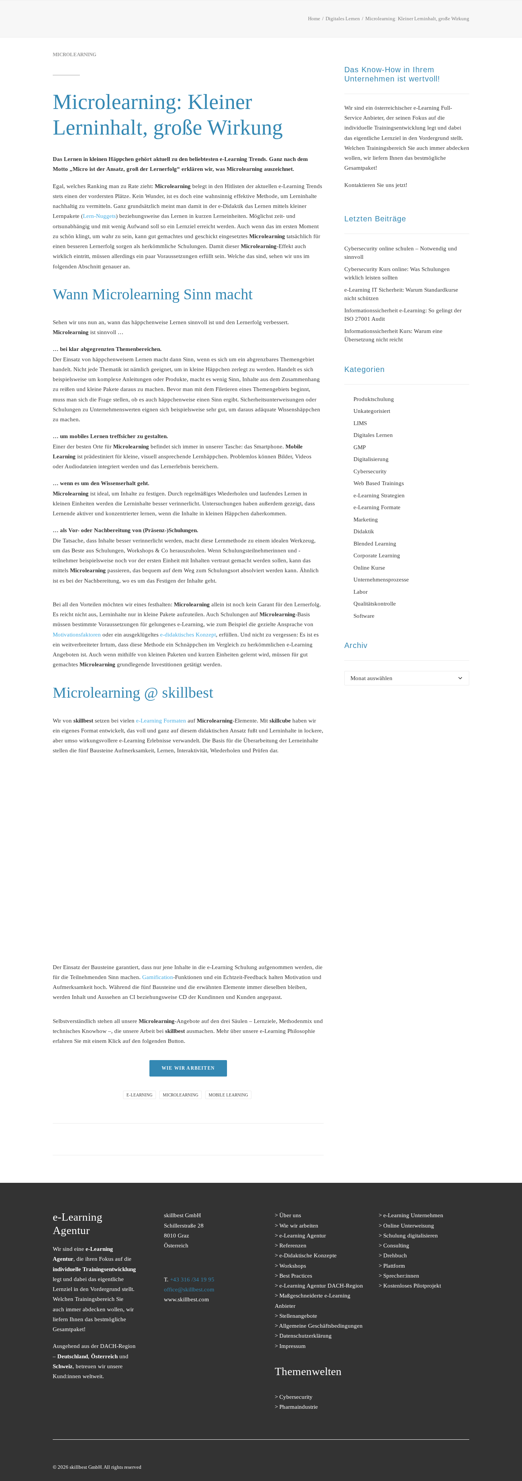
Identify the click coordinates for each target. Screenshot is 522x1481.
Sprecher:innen (401, 1276)
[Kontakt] (193, 1344)
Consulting (396, 1245)
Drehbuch (395, 1255)
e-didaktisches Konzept (188, 635)
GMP (359, 447)
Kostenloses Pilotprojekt (412, 1286)
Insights (353, 21)
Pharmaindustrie (298, 1407)
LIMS (360, 423)
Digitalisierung (371, 459)
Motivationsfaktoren (77, 635)
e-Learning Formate (160, 21)
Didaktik (363, 531)
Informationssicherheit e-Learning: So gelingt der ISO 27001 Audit (403, 314)
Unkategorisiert (371, 411)
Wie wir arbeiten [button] (188, 1068)
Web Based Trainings (378, 483)
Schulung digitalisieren (410, 1236)
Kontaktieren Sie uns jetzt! (375, 185)
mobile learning (228, 1095)
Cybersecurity (370, 471)
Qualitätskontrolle (374, 604)
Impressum (292, 1346)
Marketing (365, 519)
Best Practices (269, 21)
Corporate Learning (376, 555)
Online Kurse (369, 568)
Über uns (316, 21)
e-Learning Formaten (161, 721)
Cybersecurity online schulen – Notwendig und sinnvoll (400, 252)
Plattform (394, 1266)
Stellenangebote (298, 1316)
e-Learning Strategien (379, 495)
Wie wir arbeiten (298, 1226)
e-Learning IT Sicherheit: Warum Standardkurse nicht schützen (401, 294)
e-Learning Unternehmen (413, 1215)
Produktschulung (373, 399)
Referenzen (218, 21)
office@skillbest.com (189, 1289)
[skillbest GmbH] (63, 19)
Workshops (292, 1266)
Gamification (157, 977)
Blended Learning (374, 544)
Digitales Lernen (373, 435)
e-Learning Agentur (302, 1236)
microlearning (180, 1095)
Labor (360, 592)
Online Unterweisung (408, 1226)
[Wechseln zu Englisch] (463, 21)
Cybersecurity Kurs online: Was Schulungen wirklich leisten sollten (397, 273)
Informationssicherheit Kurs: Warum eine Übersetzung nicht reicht (393, 335)
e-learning (139, 1095)
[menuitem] (163, 20)
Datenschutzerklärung (305, 1336)
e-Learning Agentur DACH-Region (321, 1286)
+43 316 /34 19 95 (192, 1279)
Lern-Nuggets (99, 216)
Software (363, 616)
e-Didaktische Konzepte (308, 1255)
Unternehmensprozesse (381, 579)
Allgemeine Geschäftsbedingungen (321, 1326)
